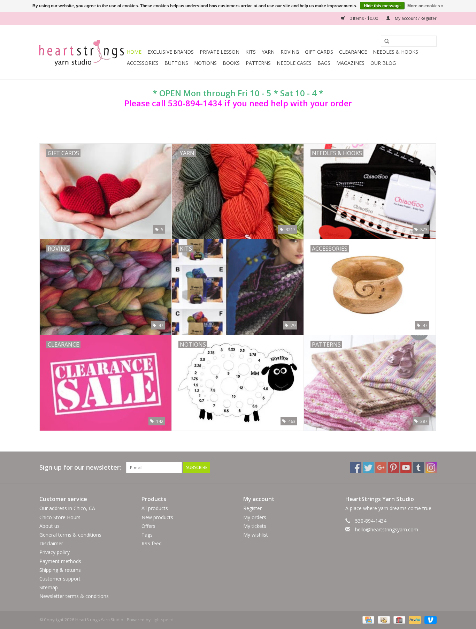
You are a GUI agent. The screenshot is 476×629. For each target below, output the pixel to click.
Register (252, 508)
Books (231, 63)
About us (49, 526)
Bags (323, 63)
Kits (250, 51)
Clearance (353, 51)
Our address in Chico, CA (67, 508)
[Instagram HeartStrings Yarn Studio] (431, 467)
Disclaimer (51, 543)
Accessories (143, 63)
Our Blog (383, 63)
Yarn (268, 51)
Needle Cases (294, 63)
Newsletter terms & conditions (74, 596)
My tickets (254, 526)
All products (154, 508)
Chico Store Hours (59, 517)
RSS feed (151, 543)
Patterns (258, 63)
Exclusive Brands (170, 51)
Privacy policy (54, 552)
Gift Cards (319, 51)
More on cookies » (425, 5)
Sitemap (48, 587)
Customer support (59, 578)
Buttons (176, 63)
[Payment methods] (367, 620)
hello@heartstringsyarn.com (386, 529)
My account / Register (415, 18)
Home (134, 51)
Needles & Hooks (395, 51)
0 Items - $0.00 (363, 18)
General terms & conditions (70, 534)
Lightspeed (163, 620)
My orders (254, 517)
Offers (148, 526)
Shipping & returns (60, 570)
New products (157, 517)
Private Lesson (219, 51)
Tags (147, 534)
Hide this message (382, 5)
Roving (290, 51)
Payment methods (60, 561)
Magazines (350, 63)
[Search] (384, 41)
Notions (205, 63)
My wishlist (255, 534)
